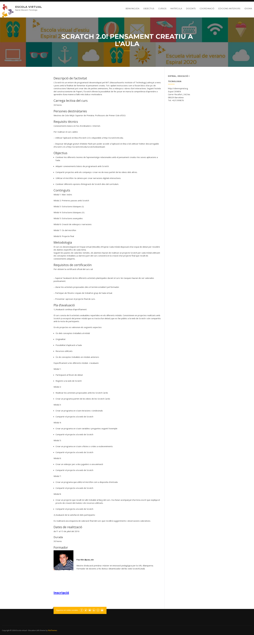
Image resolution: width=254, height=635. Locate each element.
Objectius (148, 8)
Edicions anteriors (229, 8)
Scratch (58, 82)
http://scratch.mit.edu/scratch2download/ (86, 146)
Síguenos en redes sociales (67, 610)
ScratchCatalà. (139, 568)
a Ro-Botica (102, 568)
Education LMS (34, 630)
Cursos (162, 8)
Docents (191, 8)
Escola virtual (28, 6)
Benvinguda (132, 8)
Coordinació (207, 8)
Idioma (248, 8)
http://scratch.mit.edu (113, 137)
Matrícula (176, 8)
